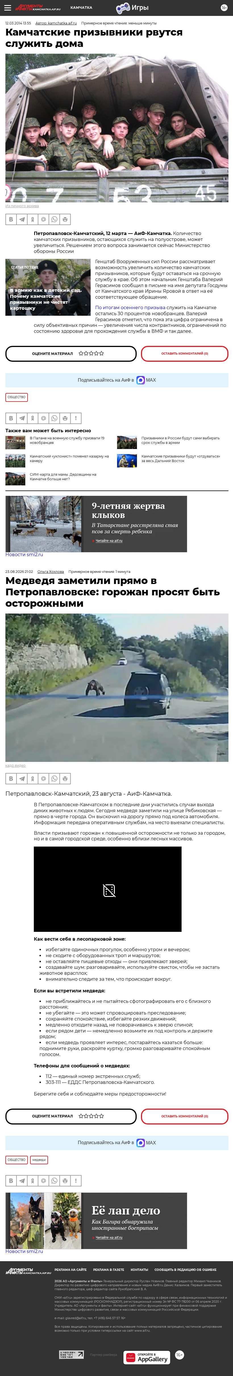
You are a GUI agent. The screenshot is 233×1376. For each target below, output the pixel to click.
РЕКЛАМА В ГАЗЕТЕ (108, 1270)
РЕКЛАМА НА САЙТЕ (71, 1270)
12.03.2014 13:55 (18, 23)
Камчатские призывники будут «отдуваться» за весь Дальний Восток (181, 458)
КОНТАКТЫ (139, 1270)
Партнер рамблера (103, 1354)
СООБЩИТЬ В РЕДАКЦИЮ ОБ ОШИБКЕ (186, 1270)
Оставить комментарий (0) (184, 354)
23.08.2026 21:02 (19, 571)
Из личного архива (22, 206)
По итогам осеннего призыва (131, 307)
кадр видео (15, 765)
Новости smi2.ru (24, 554)
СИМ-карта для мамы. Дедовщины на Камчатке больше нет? (63, 476)
